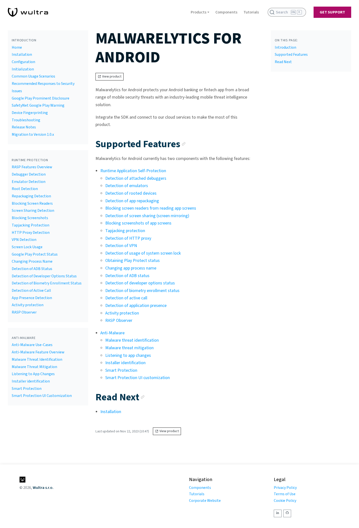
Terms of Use (285, 494)
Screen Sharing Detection (33, 210)
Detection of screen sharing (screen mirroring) (147, 216)
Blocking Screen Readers (32, 203)
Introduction (285, 47)
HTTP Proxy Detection (31, 232)
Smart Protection (27, 388)
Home (17, 47)
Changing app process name (130, 268)
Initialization (23, 69)
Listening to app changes (128, 355)
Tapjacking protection (125, 231)
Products (198, 12)
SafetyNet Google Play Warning (38, 105)
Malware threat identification (132, 340)
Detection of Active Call (31, 290)
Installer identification (31, 381)
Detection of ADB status (127, 276)
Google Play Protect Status (35, 254)
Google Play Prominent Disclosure (40, 98)
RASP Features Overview (32, 167)
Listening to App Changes (33, 374)
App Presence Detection (32, 298)
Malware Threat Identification (37, 359)
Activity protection (27, 305)
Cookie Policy (285, 500)
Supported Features (291, 54)
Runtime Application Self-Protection (133, 171)
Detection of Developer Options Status (44, 276)
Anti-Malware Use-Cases (32, 345)
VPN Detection (24, 239)
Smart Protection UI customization (137, 378)
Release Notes (24, 127)
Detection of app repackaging (132, 201)
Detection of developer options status (140, 283)
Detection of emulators (126, 186)
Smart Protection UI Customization (42, 395)
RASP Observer (24, 312)
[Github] (287, 513)
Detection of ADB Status (32, 268)
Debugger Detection (29, 174)
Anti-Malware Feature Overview (38, 352)
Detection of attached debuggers (135, 178)
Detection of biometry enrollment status (142, 291)
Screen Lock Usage (27, 247)
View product (111, 76)
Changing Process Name (32, 261)
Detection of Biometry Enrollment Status (47, 283)
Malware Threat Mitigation (34, 367)
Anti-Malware (112, 333)
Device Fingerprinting (30, 112)
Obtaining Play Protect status (132, 261)
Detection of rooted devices (131, 193)
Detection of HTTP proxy (128, 238)
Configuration (23, 62)
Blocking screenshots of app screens (138, 223)
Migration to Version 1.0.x (33, 134)
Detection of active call (126, 298)
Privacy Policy (285, 487)
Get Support (332, 12)
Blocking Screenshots (30, 218)
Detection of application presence (136, 306)
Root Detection (25, 188)
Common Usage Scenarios (33, 76)
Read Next (283, 62)
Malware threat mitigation (129, 348)
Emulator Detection (28, 181)
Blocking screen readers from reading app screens (150, 208)
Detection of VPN (121, 246)
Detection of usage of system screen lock (143, 253)
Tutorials (251, 12)
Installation (22, 54)
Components (226, 12)
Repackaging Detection (31, 196)
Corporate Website (205, 500)
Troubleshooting (26, 120)
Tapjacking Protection (30, 225)
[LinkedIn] (278, 513)
